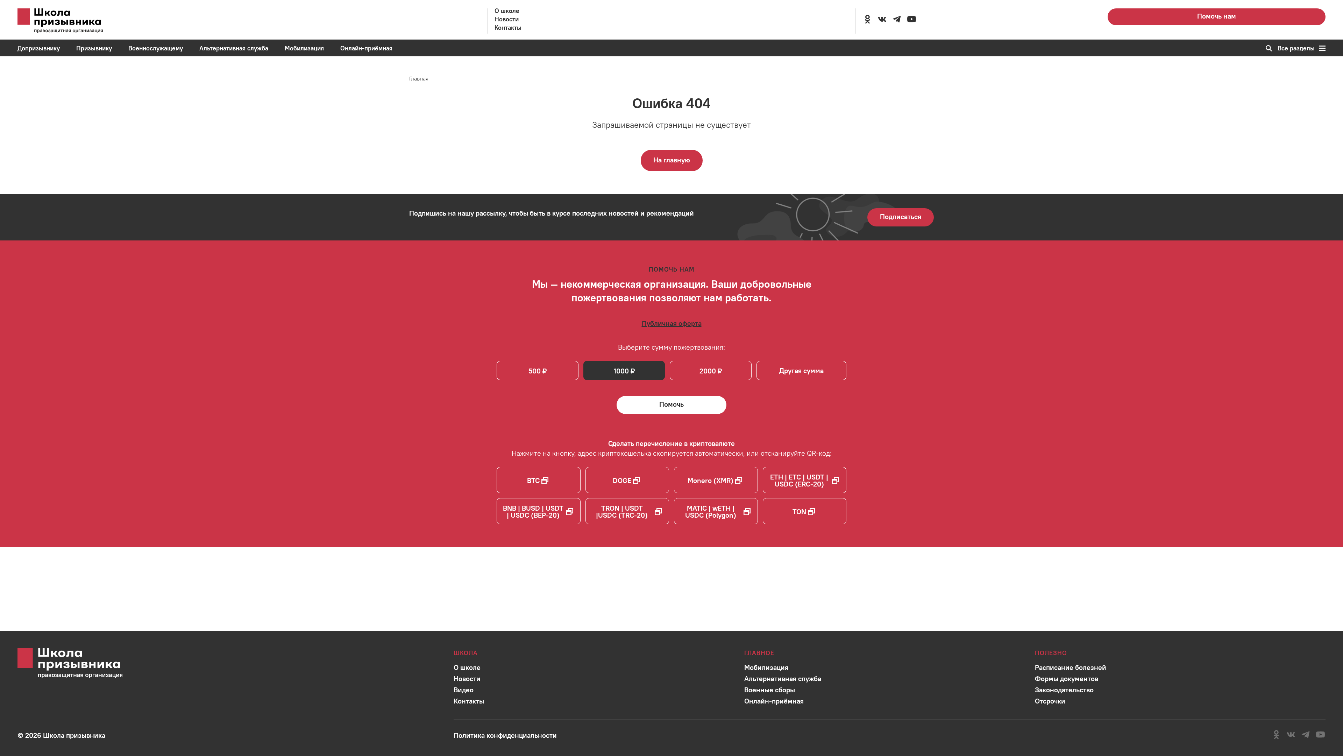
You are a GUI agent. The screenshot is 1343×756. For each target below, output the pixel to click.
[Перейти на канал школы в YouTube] (911, 19)
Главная (418, 78)
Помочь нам (1216, 16)
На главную (671, 159)
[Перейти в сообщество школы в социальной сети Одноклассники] (867, 19)
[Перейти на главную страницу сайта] (69, 21)
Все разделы (1296, 48)
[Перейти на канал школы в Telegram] (896, 19)
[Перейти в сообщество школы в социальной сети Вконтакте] (882, 19)
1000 (621, 370)
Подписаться (900, 216)
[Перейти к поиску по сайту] (1266, 48)
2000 (707, 370)
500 (534, 370)
